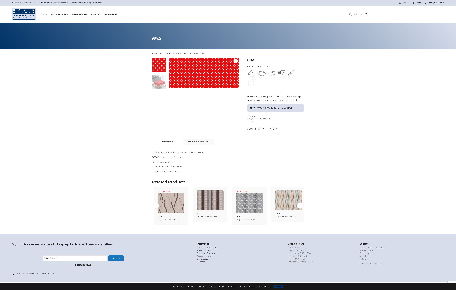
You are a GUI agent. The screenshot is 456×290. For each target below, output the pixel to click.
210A (275, 214)
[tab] (167, 142)
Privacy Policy (203, 250)
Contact (201, 262)
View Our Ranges (59, 14)
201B (197, 214)
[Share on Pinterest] (266, 129)
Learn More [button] (267, 286)
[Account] (355, 14)
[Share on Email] (277, 129)
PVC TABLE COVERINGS (170, 53)
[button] (156, 206)
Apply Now (97, 3)
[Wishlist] (360, 14)
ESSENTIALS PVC (191, 53)
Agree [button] (278, 286)
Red (252, 121)
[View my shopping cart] (366, 14)
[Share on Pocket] (270, 129)
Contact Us (110, 14)
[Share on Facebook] (256, 129)
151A (158, 216)
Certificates (202, 259)
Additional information (199, 142)
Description (167, 142)
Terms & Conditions (206, 247)
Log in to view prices (257, 66)
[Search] (350, 14)
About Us (96, 14)
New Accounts (79, 14)
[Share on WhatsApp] (273, 129)
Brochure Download (207, 253)
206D (236, 216)
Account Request (205, 256)
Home (44, 14)
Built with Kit (83, 265)
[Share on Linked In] (263, 129)
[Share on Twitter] (259, 129)
